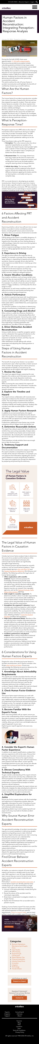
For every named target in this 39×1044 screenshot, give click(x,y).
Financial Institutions (18, 959)
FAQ (19, 1025)
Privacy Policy (19, 1032)
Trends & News (17, 969)
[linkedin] (19, 1039)
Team (19, 1028)
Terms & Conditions (19, 1030)
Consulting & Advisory (19, 1013)
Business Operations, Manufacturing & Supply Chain (19, 946)
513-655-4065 (12, 2)
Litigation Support (7, 1015)
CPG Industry (16, 952)
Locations (19, 1026)
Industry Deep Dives (18, 961)
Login (32, 2)
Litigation (24, 39)
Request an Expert (19, 981)
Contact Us (19, 998)
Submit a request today (18, 912)
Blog (19, 1023)
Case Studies (16, 950)
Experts (7, 1012)
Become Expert (24, 2)
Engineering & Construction (16, 954)
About (19, 1016)
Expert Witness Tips (18, 957)
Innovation (15, 963)
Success (19, 1021)
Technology (15, 967)
